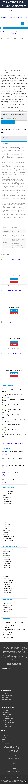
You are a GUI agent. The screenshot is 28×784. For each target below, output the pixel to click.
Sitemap (3, 741)
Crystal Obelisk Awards (7, 524)
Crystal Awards (20, 37)
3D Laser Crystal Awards (8, 491)
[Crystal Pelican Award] (14, 329)
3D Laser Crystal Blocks (7, 493)
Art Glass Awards (6, 584)
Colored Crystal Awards (7, 605)
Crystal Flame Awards (7, 515)
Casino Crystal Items (14, 128)
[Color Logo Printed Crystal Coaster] (4, 474)
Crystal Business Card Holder (9, 549)
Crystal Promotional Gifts (8, 594)
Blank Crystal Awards (7, 611)
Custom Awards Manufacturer (20, 780)
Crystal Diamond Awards (8, 511)
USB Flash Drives (6, 563)
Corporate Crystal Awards (10, 37)
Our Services (4, 676)
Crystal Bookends (6, 551)
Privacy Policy (22, 781)
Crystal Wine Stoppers (7, 561)
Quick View (11, 285)
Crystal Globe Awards (7, 518)
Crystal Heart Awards (7, 520)
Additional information (7, 140)
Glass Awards (4, 703)
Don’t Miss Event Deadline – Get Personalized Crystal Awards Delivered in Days (14, 630)
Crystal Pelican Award (14, 338)
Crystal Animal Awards (7, 501)
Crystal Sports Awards (7, 588)
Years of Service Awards (8, 540)
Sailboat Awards (6, 534)
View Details (14, 281)
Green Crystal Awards (7, 609)
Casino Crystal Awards (15, 148)
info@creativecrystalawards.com (10, 9)
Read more (15, 310)
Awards (7, 128)
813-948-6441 (20, 9)
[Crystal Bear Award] (14, 267)
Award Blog (4, 737)
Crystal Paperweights (7, 559)
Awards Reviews (5, 683)
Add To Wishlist (17, 285)
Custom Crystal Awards (6, 130)
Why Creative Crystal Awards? (8, 678)
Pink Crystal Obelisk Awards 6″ (14, 307)
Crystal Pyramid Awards (8, 526)
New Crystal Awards (15, 130)
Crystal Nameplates (7, 567)
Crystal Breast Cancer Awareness (10, 505)
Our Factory (4, 680)
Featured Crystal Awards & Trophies (10, 613)
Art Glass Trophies (6, 586)
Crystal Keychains (6, 555)
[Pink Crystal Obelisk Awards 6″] (14, 298)
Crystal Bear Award (14, 276)
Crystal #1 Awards (6, 499)
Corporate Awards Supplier (7, 780)
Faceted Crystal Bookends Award (17, 451)
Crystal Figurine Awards (7, 513)
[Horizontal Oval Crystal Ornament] (4, 467)
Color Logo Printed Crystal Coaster (17, 473)
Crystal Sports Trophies (7, 590)
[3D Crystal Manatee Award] (14, 361)
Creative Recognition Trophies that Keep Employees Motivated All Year (13, 626)
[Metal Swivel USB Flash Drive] (4, 460)
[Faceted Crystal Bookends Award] (4, 453)
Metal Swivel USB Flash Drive (16, 458)
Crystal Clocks (5, 553)
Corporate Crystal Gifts (6, 720)
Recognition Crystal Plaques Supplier (10, 781)
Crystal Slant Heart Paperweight (17, 480)
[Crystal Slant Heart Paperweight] (4, 481)
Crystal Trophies (22, 129)
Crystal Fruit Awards (7, 517)
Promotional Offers (6, 735)
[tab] (14, 137)
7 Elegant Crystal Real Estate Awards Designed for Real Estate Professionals (14, 633)
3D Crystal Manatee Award (14, 370)
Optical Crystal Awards (6, 38)
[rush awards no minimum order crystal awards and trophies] (14, 33)
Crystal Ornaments (7, 557)
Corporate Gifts (5, 697)
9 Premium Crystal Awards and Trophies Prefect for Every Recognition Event (13, 637)
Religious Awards (6, 530)
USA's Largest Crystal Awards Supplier (17, 777)
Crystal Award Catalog (6, 733)
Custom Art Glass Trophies (7, 718)
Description (5, 137)
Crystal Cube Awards (7, 509)
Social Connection (5, 743)
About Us (3, 674)
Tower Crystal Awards (7, 538)
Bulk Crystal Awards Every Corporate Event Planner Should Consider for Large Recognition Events (13, 623)
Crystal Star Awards (7, 528)
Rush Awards (5, 532)
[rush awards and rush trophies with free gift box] (14, 443)
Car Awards (5, 495)
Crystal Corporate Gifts (7, 592)
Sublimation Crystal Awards (8, 536)
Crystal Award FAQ (5, 685)
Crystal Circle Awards (7, 507)
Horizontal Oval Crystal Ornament (17, 466)
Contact (3, 739)
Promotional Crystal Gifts (7, 714)
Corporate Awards (5, 712)
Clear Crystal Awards (7, 603)
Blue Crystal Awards (7, 607)
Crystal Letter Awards (7, 522)
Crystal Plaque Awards (7, 582)
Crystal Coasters (6, 565)
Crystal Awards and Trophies (8, 722)
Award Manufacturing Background (9, 681)
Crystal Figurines (15, 129)
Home (2, 37)
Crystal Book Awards (7, 503)
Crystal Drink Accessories (7, 724)
